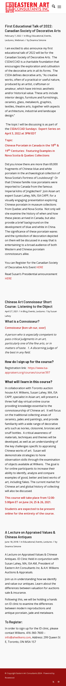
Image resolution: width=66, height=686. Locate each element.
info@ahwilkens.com (18, 637)
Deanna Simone (38, 40)
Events (47, 35)
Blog (28, 35)
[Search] (52, 7)
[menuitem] (52, 7)
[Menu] (59, 7)
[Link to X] (53, 681)
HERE (39, 267)
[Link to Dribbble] (58, 681)
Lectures (9, 40)
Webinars (20, 40)
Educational (37, 35)
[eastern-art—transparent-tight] (27, 7)
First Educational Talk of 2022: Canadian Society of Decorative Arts (33, 28)
